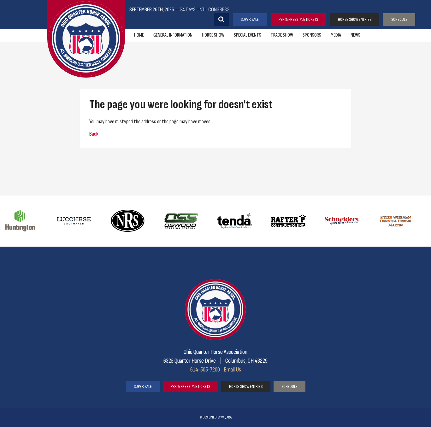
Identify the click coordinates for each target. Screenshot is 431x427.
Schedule (399, 19)
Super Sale (250, 19)
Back (93, 134)
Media (336, 35)
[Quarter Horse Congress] (86, 39)
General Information (172, 35)
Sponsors (312, 35)
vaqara (226, 417)
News (355, 35)
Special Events (247, 35)
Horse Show (213, 35)
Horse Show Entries (354, 19)
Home (139, 35)
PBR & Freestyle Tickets (298, 19)
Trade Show (282, 35)
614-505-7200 (205, 369)
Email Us (232, 369)
